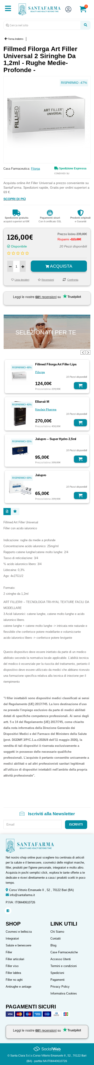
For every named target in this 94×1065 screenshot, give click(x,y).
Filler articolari (15, 959)
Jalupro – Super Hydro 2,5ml (55, 439)
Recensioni (48, 279)
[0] (86, 11)
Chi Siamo (57, 931)
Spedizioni (57, 973)
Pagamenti (57, 979)
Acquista (60, 266)
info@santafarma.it (22, 895)
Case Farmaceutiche (64, 952)
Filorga (35, 168)
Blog (53, 945)
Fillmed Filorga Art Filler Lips (56, 364)
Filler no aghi (14, 979)
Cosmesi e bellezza (19, 931)
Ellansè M (42, 401)
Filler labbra (13, 973)
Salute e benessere (18, 945)
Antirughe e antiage (18, 986)
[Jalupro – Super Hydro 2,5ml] (20, 450)
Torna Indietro (15, 39)
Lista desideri (22, 279)
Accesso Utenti (60, 959)
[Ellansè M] (20, 413)
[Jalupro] (20, 486)
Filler (9, 952)
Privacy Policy (60, 986)
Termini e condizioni (63, 966)
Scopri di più (14, 199)
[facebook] (8, 911)
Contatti (55, 938)
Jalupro (40, 475)
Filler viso (12, 966)
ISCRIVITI (76, 824)
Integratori (12, 938)
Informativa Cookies (63, 993)
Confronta (72, 279)
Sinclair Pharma (45, 409)
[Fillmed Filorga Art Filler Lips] (20, 376)
